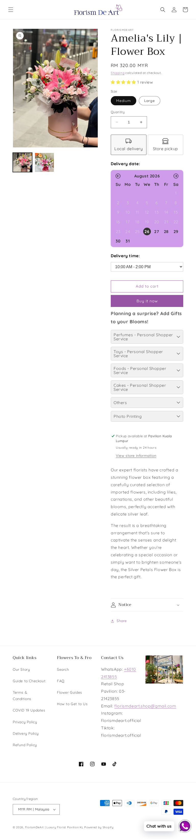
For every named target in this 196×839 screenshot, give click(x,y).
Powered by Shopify (99, 827)
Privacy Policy (25, 722)
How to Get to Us (72, 704)
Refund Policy (25, 745)
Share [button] (122, 620)
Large (149, 100)
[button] (10, 9)
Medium (123, 100)
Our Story (21, 669)
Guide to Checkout (29, 681)
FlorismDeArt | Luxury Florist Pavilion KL (54, 827)
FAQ (61, 681)
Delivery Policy (26, 733)
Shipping (118, 73)
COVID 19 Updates (29, 710)
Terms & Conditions (22, 695)
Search (63, 669)
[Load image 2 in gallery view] (44, 162)
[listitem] (128, 145)
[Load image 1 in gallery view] (22, 162)
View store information (136, 455)
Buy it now (147, 301)
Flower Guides (69, 692)
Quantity (118, 112)
